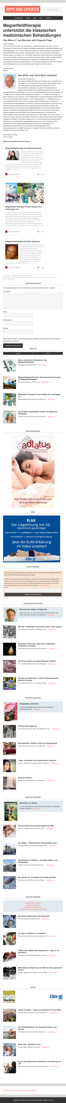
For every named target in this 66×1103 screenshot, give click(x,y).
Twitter (48, 353)
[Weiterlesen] (51, 615)
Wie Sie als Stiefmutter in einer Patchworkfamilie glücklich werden (38, 679)
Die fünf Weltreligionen (27, 726)
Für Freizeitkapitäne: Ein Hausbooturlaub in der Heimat (37, 1028)
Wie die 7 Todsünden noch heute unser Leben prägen (40, 626)
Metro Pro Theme (27, 1100)
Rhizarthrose (34, 277)
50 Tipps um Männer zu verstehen (32, 933)
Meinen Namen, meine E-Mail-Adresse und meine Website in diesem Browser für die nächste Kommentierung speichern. (31, 340)
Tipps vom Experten (22, 9)
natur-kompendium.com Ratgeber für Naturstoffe (33, 909)
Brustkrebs (20, 277)
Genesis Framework (38, 1100)
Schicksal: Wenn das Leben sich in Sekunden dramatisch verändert (36, 644)
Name (5, 312)
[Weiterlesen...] (42, 365)
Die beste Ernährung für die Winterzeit (34, 916)
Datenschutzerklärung (44, 585)
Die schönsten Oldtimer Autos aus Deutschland (37, 743)
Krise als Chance (25, 777)
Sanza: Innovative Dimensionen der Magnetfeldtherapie (32, 361)
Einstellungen (33, 1090)
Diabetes (27, 277)
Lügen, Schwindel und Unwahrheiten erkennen (37, 760)
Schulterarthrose (8, 279)
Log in (51, 1100)
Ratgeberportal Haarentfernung (33, 907)
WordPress (46, 1100)
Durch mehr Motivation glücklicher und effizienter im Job (39, 1062)
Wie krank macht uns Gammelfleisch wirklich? (37, 661)
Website (5, 328)
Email (5, 587)
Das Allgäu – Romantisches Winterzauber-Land (37, 843)
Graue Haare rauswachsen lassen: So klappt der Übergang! (37, 412)
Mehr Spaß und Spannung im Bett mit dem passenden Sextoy (40, 968)
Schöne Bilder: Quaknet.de (33, 903)
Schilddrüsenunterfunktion (47, 277)
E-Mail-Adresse (8, 320)
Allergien (13, 277)
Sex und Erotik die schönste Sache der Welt (36, 825)
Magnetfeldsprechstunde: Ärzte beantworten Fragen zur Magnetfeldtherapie (39, 378)
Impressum (6, 1090)
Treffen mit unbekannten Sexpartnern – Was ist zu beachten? (38, 951)
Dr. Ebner (13, 275)
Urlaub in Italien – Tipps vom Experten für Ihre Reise (39, 1010)
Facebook (18, 353)
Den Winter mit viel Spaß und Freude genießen (37, 877)
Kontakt (26, 1090)
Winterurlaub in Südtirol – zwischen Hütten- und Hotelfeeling (38, 861)
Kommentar (7, 291)
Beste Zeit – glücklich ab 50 (29, 1044)
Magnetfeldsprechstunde (24, 275)
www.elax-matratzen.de (33, 905)
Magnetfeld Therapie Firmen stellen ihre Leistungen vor (39, 395)
